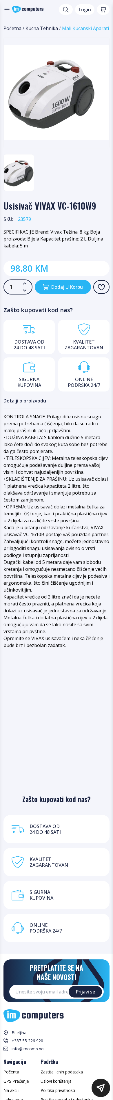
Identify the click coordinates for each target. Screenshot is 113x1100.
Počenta (11, 1072)
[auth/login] (101, 287)
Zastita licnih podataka (62, 1072)
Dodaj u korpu (67, 287)
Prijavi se (85, 992)
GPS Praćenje (16, 1081)
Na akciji (11, 1090)
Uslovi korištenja (56, 1081)
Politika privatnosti (58, 1090)
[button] (101, 1088)
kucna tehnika (41, 28)
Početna (12, 28)
